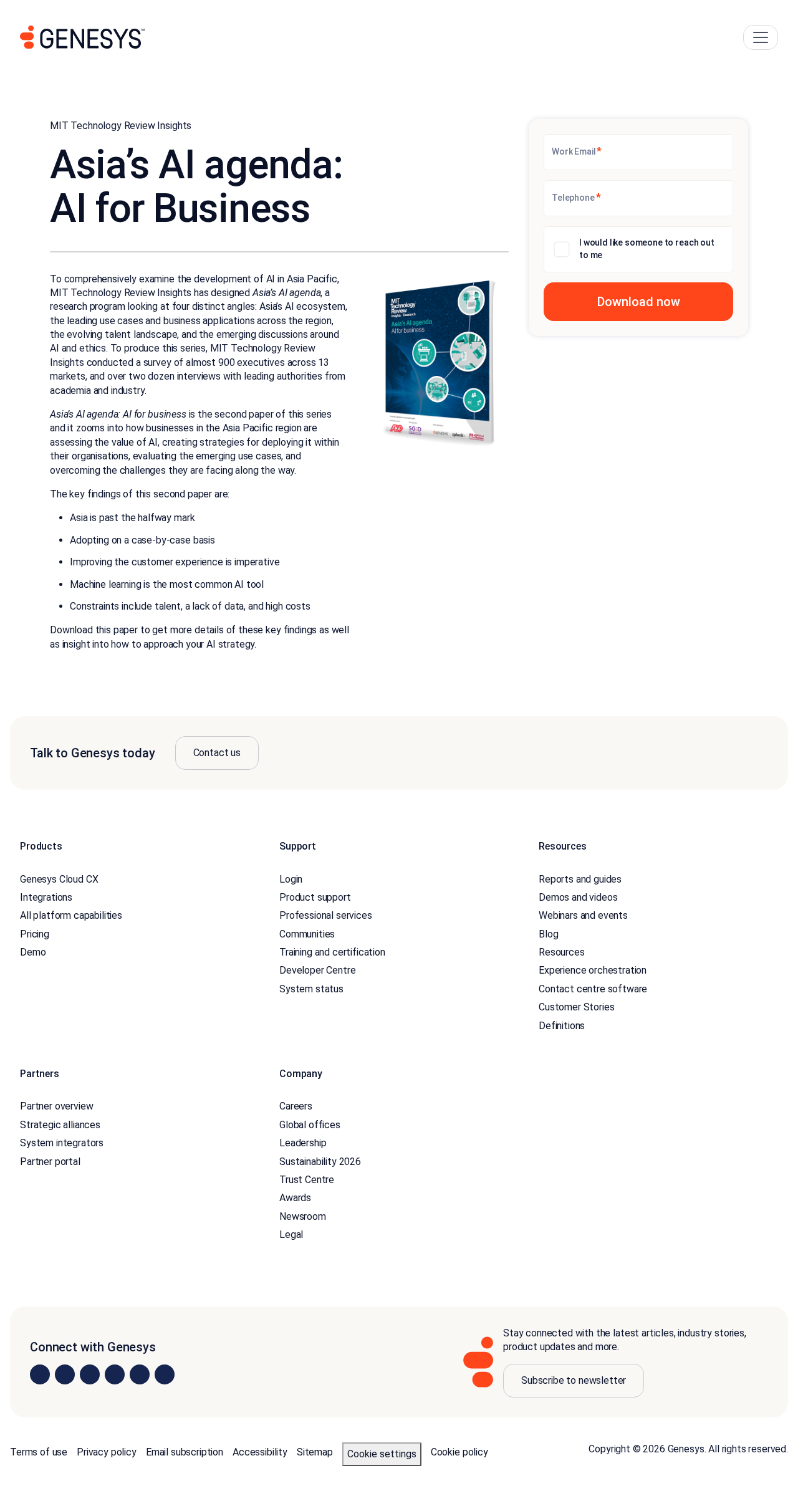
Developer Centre (317, 970)
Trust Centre (306, 1180)
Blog (548, 934)
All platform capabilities (71, 915)
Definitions (562, 1026)
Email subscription (184, 1452)
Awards (295, 1198)
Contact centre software (593, 989)
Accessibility (260, 1452)
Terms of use (38, 1452)
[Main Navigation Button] (760, 37)
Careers (295, 1106)
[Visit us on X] (90, 1374)
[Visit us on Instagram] (65, 1374)
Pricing (34, 934)
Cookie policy (459, 1452)
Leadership (302, 1143)
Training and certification (332, 952)
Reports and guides (580, 879)
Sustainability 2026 (320, 1161)
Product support (315, 897)
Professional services (325, 915)
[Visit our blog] (165, 1374)
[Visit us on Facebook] (115, 1374)
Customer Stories (576, 1007)
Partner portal (50, 1161)
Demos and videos (578, 897)
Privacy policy (107, 1452)
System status (311, 989)
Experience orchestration (593, 970)
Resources (562, 952)
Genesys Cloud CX (59, 879)
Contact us (217, 753)
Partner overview (56, 1106)
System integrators (61, 1143)
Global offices (309, 1125)
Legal (291, 1234)
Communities (307, 934)
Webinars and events (583, 915)
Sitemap (315, 1452)
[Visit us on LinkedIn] (40, 1374)
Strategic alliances (60, 1125)
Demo (33, 952)
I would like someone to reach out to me (646, 248)
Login (290, 879)
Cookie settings (381, 1454)
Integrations (46, 897)
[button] (638, 301)
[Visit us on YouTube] (140, 1374)
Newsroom (302, 1216)
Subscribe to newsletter (573, 1380)
